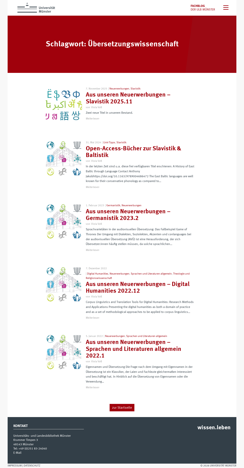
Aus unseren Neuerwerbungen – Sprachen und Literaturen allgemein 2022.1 (133, 349)
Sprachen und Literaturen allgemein (151, 273)
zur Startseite (122, 407)
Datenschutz (32, 465)
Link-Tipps (109, 142)
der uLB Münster (203, 9)
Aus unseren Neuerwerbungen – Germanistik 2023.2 (128, 215)
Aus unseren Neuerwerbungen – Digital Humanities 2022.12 (137, 287)
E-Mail (17, 452)
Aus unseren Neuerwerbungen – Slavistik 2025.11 (128, 98)
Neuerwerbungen (119, 88)
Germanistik (113, 205)
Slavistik (135, 88)
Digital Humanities (97, 273)
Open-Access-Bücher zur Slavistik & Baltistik (133, 152)
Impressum (15, 465)
